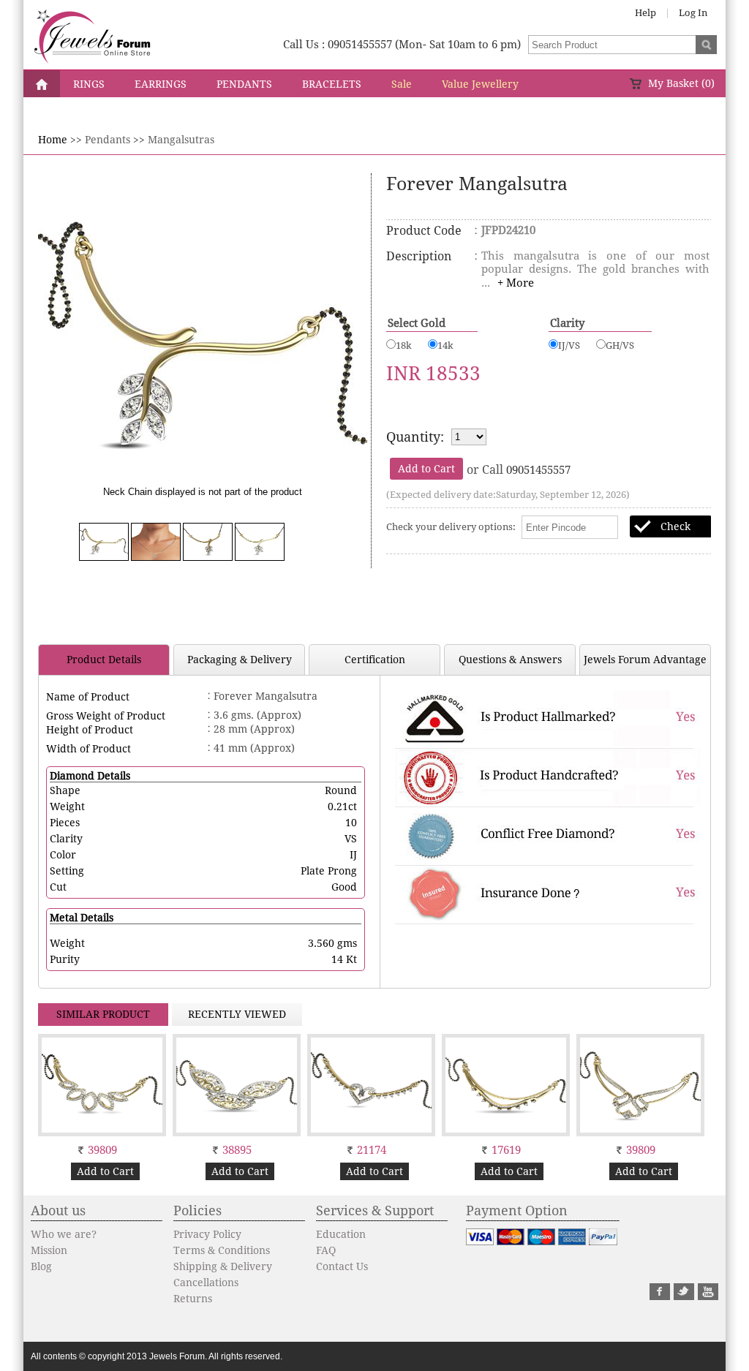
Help (645, 12)
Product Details (104, 659)
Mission (49, 1250)
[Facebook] (660, 1296)
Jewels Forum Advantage (645, 659)
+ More (515, 283)
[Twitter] (684, 1296)
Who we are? (64, 1234)
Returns (192, 1298)
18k (404, 345)
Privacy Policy (207, 1234)
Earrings (161, 84)
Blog (41, 1266)
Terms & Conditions (221, 1250)
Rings (89, 84)
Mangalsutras (181, 140)
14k (445, 345)
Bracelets (331, 84)
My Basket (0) (681, 83)
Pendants (244, 84)
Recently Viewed (237, 1014)
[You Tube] (708, 1296)
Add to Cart (105, 1171)
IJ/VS (569, 345)
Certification (375, 659)
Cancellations (205, 1282)
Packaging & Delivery (239, 659)
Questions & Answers (510, 659)
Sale (401, 84)
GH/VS (620, 345)
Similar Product (103, 1014)
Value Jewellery (480, 84)
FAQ (326, 1250)
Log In (693, 12)
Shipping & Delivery (222, 1266)
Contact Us (342, 1266)
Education (341, 1234)
